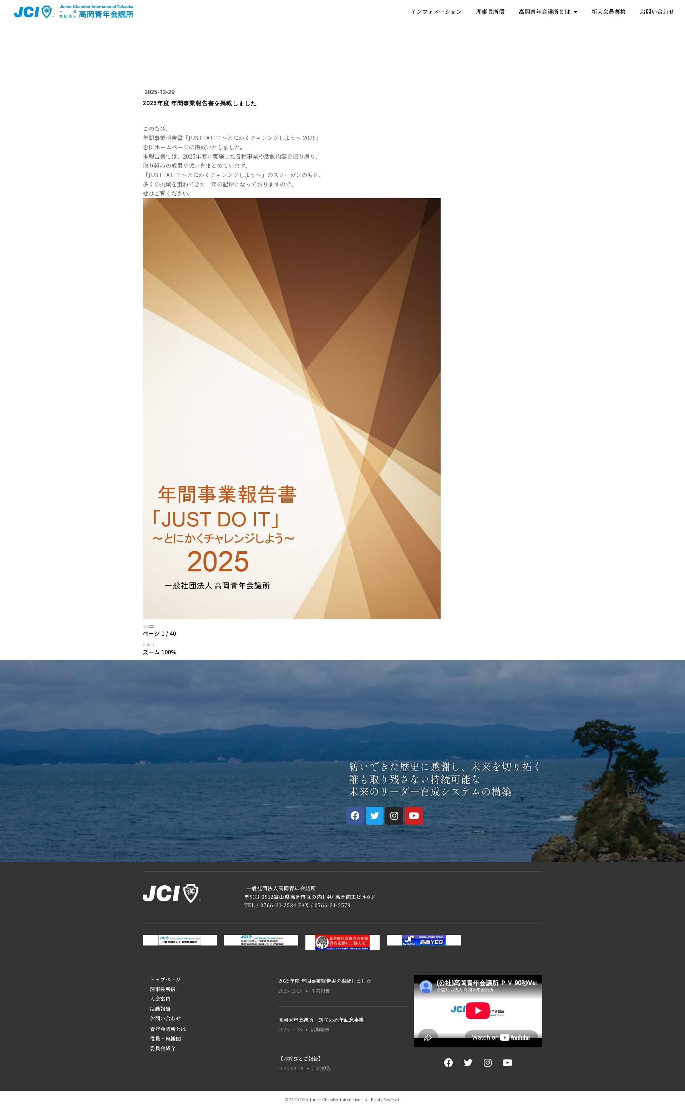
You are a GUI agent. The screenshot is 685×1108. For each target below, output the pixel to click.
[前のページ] (145, 626)
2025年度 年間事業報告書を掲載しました (324, 980)
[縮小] (145, 645)
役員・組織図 (165, 1038)
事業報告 (320, 990)
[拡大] (151, 645)
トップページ (165, 979)
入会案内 (160, 998)
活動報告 (160, 1008)
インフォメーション (436, 11)
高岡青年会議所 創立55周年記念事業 (321, 1019)
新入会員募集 (609, 11)
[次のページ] (151, 626)
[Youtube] (414, 816)
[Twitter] (375, 816)
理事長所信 (490, 11)
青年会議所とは (168, 1028)
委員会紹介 (163, 1048)
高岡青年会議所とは (544, 11)
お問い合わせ (657, 11)
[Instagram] (394, 816)
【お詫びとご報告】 (300, 1058)
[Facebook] (355, 816)
